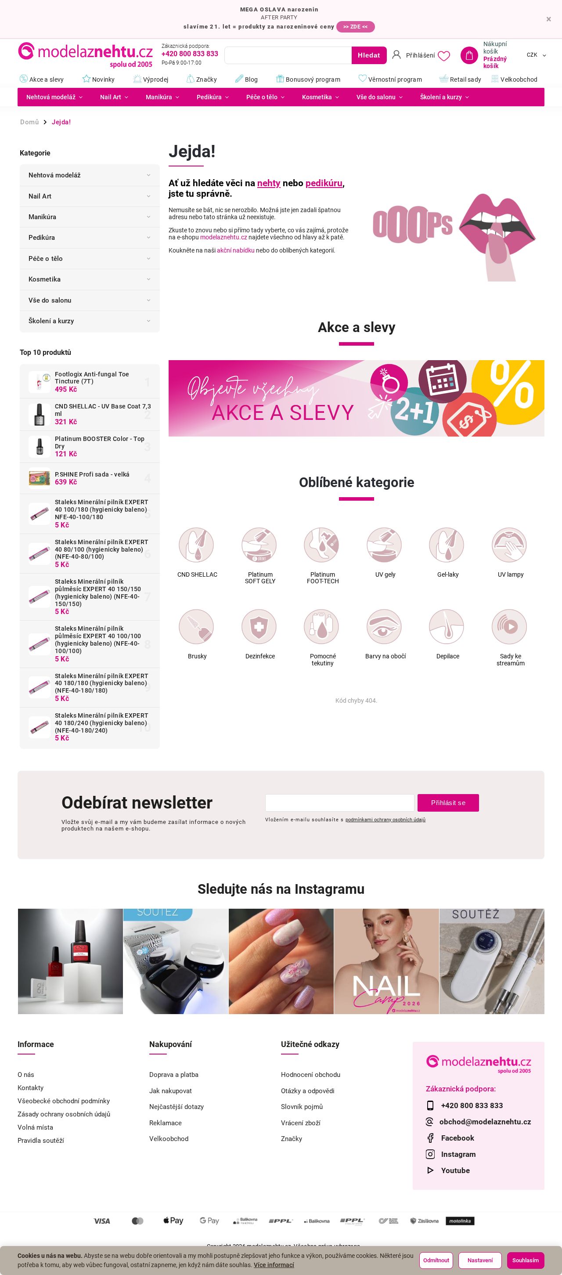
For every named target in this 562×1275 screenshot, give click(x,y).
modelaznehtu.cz (223, 237)
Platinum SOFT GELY (260, 578)
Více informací (274, 1264)
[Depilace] (446, 626)
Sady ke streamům (511, 659)
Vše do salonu (50, 300)
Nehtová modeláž (55, 175)
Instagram (458, 1154)
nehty (269, 183)
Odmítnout (436, 1260)
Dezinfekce (260, 656)
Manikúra (42, 217)
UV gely (385, 574)
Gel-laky (448, 574)
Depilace (447, 656)
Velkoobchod (168, 1139)
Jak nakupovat (170, 1091)
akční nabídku (236, 250)
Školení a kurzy (51, 321)
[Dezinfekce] (259, 626)
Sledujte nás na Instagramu (281, 889)
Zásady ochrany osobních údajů (64, 1114)
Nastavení (480, 1260)
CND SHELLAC (197, 574)
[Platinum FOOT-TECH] (321, 545)
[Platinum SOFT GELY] (259, 545)
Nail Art (40, 196)
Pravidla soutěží (41, 1141)
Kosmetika (45, 279)
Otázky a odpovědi (308, 1091)
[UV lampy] (509, 545)
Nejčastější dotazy (176, 1107)
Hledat (369, 55)
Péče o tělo (46, 259)
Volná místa (35, 1127)
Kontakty (30, 1088)
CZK (532, 55)
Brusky (197, 656)
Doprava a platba (173, 1075)
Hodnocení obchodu (310, 1075)
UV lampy (511, 574)
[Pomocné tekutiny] (321, 626)
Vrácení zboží (301, 1123)
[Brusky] (196, 626)
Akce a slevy (357, 327)
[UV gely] (384, 545)
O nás (26, 1075)
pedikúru (324, 183)
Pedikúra (42, 238)
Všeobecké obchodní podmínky (64, 1101)
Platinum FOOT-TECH (323, 578)
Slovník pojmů (302, 1107)
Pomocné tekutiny (323, 659)
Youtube (455, 1170)
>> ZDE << (355, 27)
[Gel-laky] (446, 545)
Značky (291, 1139)
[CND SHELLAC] (196, 545)
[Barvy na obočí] (384, 626)
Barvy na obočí (385, 656)
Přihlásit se (448, 802)
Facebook (457, 1138)
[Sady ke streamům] (509, 626)
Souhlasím (525, 1260)
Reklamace (165, 1123)
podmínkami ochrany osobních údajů (385, 819)
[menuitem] (54, 97)
